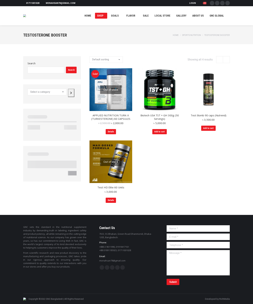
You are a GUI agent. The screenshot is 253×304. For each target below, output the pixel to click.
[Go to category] (71, 93)
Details (111, 131)
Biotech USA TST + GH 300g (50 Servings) (159, 117)
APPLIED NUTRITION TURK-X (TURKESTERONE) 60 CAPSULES (110, 117)
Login (192, 3)
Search (31, 63)
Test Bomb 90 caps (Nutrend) (208, 115)
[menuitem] (87, 16)
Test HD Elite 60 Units (110, 187)
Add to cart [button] (159, 131)
